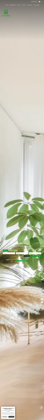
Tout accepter (11, 416)
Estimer (15, 250)
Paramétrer (5, 416)
